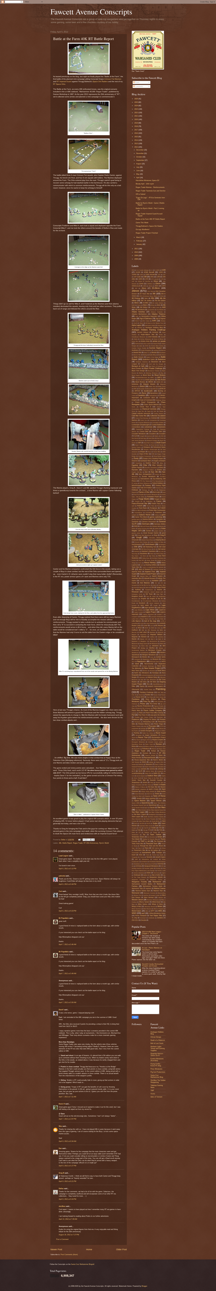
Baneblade (162, 352)
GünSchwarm (150, 544)
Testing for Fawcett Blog (150, 839)
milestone (155, 645)
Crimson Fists (157, 431)
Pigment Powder (159, 706)
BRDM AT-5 (159, 382)
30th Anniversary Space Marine (149, 296)
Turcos (142, 857)
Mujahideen (146, 659)
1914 (156, 286)
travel (134, 855)
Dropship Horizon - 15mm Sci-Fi (157, 1054)
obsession (142, 677)
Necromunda (148, 663)
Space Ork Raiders (100, 81)
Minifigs (143, 648)
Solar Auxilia (161, 791)
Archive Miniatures (145, 339)
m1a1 (158, 628)
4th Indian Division (157, 303)
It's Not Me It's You (145, 585)
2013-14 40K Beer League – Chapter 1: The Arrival (152, 933)
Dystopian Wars (145, 461)
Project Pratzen (136, 726)
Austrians (135, 350)
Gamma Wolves (147, 519)
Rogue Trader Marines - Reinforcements (150, 187)
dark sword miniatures (138, 440)
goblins (157, 528)
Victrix (148, 873)
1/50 (151, 277)
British (142, 386)
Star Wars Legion (138, 812)
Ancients (155, 332)
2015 (136, 137)
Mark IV (160, 639)
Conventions (136, 427)
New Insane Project (152, 668)
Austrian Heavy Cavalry (139, 348)
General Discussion (149, 521)
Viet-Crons (157, 873)
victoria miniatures (139, 873)
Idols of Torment (144, 569)
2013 (136, 143)
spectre (161, 805)
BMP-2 (159, 377)
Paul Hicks (150, 697)
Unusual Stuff (151, 864)
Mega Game (143, 643)
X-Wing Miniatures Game (157, 913)
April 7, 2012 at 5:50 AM (67, 1002)
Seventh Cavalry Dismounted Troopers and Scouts (152, 965)
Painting (161, 689)
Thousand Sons (151, 843)
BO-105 (140, 379)
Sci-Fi (140, 771)
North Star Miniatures (141, 673)
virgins (164, 873)
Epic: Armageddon (145, 474)
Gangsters (159, 519)
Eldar (145, 465)
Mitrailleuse (135, 652)
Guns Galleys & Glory (156, 542)
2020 (136, 119)
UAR (136, 859)
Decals (161, 445)
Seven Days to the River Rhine (153, 778)
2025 (136, 102)
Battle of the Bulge (152, 357)
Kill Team (149, 594)
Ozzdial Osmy (148, 689)
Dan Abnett (135, 438)
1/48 (144, 277)
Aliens (141, 323)
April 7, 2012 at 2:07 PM (67, 1119)
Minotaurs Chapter (155, 650)
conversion (148, 427)
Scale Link (135, 769)
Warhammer (156, 882)
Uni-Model (144, 861)
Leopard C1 (144, 616)
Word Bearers (147, 908)
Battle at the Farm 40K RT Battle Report (150, 219)
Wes (60, 1126)
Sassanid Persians (137, 766)
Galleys (157, 515)
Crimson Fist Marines (112, 79)
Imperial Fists (150, 572)
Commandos (153, 420)
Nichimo (145, 670)
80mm (152, 305)
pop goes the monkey (158, 715)
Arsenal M (156, 343)
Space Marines (140, 801)
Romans (145, 753)
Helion (152, 553)
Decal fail (154, 445)
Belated (143, 364)
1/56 (158, 277)
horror (140, 562)
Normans (152, 670)
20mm (144, 288)
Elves (161, 467)
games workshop (156, 517)
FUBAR (163, 508)
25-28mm (156, 288)
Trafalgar (159, 852)
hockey (134, 560)
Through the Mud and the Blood (151, 846)
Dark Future (160, 438)
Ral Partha (135, 730)
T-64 (144, 830)
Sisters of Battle (160, 785)
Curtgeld (142, 436)
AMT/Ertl (139, 327)
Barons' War (137, 354)
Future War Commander (157, 510)
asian (140, 346)
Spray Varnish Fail (137, 807)
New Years (135, 670)
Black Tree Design (138, 370)
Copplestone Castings (142, 429)
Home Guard (150, 560)
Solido (157, 793)
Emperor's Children (148, 469)
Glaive (133, 528)
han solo (161, 551)
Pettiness (134, 703)
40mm (136, 303)
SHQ (151, 782)
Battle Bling (152, 354)
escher (157, 474)
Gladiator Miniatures (158, 526)
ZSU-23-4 (135, 920)
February (139, 241)
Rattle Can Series (147, 733)
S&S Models (135, 762)
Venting (158, 868)
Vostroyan (137, 875)
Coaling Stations (158, 413)
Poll (133, 715)
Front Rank (143, 508)
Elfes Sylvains (157, 465)
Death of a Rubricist (157, 1040)
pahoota (62, 876)
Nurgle (134, 677)
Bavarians (154, 361)
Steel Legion (136, 816)
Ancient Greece (142, 332)
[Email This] (84, 839)
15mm (157, 283)
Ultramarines (145, 859)
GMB (150, 528)
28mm (135, 290)
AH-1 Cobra (145, 321)
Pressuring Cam (149, 721)
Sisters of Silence (140, 787)
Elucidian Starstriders (151, 467)
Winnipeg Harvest (150, 906)
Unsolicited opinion (139, 864)
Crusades (162, 433)
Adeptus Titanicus (159, 314)
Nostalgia (155, 673)
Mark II (153, 639)
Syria (156, 825)
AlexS (135, 323)
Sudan (155, 823)
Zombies (160, 918)
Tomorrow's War (139, 850)
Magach (134, 634)
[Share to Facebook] (91, 839)
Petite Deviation (159, 701)
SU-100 (142, 823)
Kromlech (142, 603)
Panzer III (156, 695)
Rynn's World (104, 843)
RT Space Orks (59, 84)
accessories (151, 309)
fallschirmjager (137, 485)
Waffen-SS (146, 875)
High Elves (152, 556)
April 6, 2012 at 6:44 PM (67, 884)
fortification (149, 501)
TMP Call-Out (155, 848)
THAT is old (145, 841)
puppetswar (135, 728)
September (140, 160)
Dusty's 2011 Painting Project (153, 458)
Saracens (149, 764)
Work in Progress (159, 908)
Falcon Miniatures (145, 483)
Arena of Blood (158, 339)
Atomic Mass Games (157, 346)
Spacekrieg (146, 803)
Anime (161, 334)
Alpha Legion (136, 325)
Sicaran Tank (160, 782)
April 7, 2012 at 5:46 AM (67, 944)
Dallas (61, 1188)
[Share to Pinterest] (93, 839)
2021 (136, 116)
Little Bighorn (136, 621)
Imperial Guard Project (148, 574)
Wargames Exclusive (138, 879)
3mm (146, 298)
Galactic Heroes (145, 515)
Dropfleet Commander (144, 456)
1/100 (164, 270)
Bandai (154, 352)
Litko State (160, 619)
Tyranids (149, 857)
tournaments (146, 852)
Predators (137, 721)
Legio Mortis (150, 610)
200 (136, 288)
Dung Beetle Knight (160, 456)
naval (137, 664)
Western (160, 897)
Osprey (142, 686)
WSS (146, 911)
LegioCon (162, 610)
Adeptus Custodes (156, 312)
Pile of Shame (146, 708)
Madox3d (160, 632)
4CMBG (145, 303)
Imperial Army (136, 571)
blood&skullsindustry (141, 377)
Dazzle (134, 442)
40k (60, 843)
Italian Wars (162, 585)
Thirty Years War (137, 843)
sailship (151, 762)
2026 (136, 99)
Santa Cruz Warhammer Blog (156, 1076)
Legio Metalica (138, 610)
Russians (162, 757)
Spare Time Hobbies (160, 803)
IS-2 (156, 583)
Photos (142, 704)
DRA (153, 454)
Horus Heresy (150, 562)
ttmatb (161, 855)
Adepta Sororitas (138, 312)
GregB (139, 537)
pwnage (143, 728)
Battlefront (162, 359)
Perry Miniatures (156, 1069)
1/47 (164, 274)
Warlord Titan (158, 890)
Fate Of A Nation (146, 487)
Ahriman (163, 321)
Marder (134, 639)
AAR (164, 307)
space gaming (150, 798)
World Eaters (136, 911)
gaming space (136, 519)
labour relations (154, 603)
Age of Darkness (146, 318)
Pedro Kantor (160, 697)
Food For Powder (139, 494)
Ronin (154, 753)
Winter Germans (136, 908)
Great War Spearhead (144, 535)
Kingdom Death (137, 596)
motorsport (137, 659)
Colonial (154, 418)
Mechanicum (153, 641)
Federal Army (159, 487)
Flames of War (143, 492)
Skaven (163, 787)
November (140, 153)
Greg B (61, 1173)
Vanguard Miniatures (151, 866)
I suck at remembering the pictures (152, 567)
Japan (147, 587)
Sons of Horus (159, 796)
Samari (134, 764)
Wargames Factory (156, 879)
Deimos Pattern (136, 447)
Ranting (136, 733)
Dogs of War (143, 454)
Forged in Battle (160, 499)
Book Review (140, 382)
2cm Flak (150, 291)
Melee (162, 643)
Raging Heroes (159, 728)
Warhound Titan (137, 888)
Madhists (152, 632)
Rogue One (162, 748)
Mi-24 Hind (144, 645)
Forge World (144, 499)
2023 (136, 109)
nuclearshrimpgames (147, 675)
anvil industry (153, 337)
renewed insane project (155, 742)
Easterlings (139, 463)
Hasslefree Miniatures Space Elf (147, 180)
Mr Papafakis (64, 918)
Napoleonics (141, 661)
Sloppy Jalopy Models (147, 791)
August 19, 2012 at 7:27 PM (69, 1235)
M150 (146, 628)
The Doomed (158, 841)
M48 (143, 630)
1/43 (159, 274)
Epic (146, 472)
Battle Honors (138, 357)
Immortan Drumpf (158, 569)
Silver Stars (147, 784)
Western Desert (137, 900)
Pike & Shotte (136, 708)
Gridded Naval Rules (147, 540)
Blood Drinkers (160, 375)
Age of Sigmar (161, 318)
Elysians (135, 470)
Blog (162, 373)
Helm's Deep (160, 553)
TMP (152, 1090)
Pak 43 (141, 695)
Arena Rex (135, 341)
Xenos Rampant (140, 915)
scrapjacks (160, 771)
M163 (152, 628)
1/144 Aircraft (149, 272)
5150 (133, 305)
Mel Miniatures (154, 643)
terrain (160, 837)
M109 (133, 628)
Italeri (154, 585)
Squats (152, 807)
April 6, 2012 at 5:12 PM (67, 869)
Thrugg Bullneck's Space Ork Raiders (149, 226)
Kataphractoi (149, 589)
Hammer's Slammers (149, 551)
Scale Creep (148, 766)
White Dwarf (156, 902)
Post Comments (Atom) (69, 1254)
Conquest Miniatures (144, 422)
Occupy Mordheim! (143, 229)
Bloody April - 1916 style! (145, 184)
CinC (155, 411)
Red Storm (137, 739)
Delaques (147, 447)
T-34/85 (153, 828)
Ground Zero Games (141, 542)
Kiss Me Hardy (151, 596)
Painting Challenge (146, 692)
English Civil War (137, 472)
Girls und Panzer (145, 526)
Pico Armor (154, 703)
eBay (161, 463)
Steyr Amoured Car (137, 819)
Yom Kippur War (156, 915)
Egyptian (135, 465)
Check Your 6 (145, 407)
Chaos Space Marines (151, 404)
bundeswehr (148, 391)
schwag (160, 769)
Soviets (139, 798)
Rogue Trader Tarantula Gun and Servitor (150, 191)
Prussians (152, 726)
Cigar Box (141, 411)
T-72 (149, 830)
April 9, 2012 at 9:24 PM (67, 1199)
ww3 (143, 913)
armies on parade (159, 341)
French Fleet (150, 506)
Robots (154, 748)
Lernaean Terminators (157, 616)
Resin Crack (149, 744)
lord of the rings (150, 621)
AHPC (154, 321)
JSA (152, 587)
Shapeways (136, 782)
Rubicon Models (150, 755)
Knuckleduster (136, 601)
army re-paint (147, 343)
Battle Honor (162, 354)
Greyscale (135, 540)
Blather (141, 373)
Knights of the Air (156, 598)
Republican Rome (137, 744)
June (138, 171)
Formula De (138, 501)
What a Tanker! (144, 902)
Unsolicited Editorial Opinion (157, 861)
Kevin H (62, 1104)
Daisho (157, 436)
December (140, 150)
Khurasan (135, 592)
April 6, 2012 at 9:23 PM (67, 911)
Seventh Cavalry (156, 780)
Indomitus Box (137, 578)
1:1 (152, 270)
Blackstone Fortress (153, 370)
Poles (141, 712)
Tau (144, 834)
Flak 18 (153, 490)
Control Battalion (157, 424)
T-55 (160, 828)
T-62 (138, 830)
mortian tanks (161, 657)
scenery (152, 769)
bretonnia (135, 384)
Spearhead (152, 805)
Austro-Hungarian (146, 350)
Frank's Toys (156, 503)
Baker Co (146, 352)
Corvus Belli (144, 431)
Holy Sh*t (141, 560)
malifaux (152, 637)
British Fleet (152, 386)
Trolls (147, 855)
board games (149, 379)
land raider (145, 605)
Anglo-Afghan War (147, 334)
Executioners (145, 478)
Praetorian (160, 717)
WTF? (153, 911)
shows (145, 782)
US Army (139, 866)
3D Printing (136, 298)
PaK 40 (134, 695)
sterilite (146, 816)
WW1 (160, 911)
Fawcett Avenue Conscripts (91, 11)
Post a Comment (62, 1239)
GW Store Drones (146, 549)
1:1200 (157, 270)
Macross (134, 632)
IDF (133, 569)
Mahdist (143, 637)
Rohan (153, 751)
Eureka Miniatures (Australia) (157, 1059)
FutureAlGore (138, 512)
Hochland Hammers (157, 558)
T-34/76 (146, 828)
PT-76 (162, 726)
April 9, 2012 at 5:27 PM (67, 1166)
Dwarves (135, 461)
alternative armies (150, 325)
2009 (136, 255)
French (139, 506)
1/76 (162, 279)
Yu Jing (134, 918)
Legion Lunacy (138, 612)
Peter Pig (146, 701)
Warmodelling (162, 893)
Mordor (144, 657)
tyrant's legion (161, 857)
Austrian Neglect (155, 348)
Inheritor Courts (144, 580)
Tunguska (135, 857)
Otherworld (135, 689)
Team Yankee (155, 834)
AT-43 (146, 346)
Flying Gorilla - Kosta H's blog (155, 1065)
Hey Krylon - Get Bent (139, 556)
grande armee (136, 533)
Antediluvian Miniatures (138, 337)
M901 (161, 630)
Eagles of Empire (160, 461)
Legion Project (151, 612)
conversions (161, 427)
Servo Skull (137, 778)
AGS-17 (137, 321)
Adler (136, 316)
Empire (159, 469)
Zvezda (143, 920)
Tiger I (134, 848)
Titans (147, 848)
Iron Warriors (145, 583)
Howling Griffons (151, 565)
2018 (136, 126)
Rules (161, 755)
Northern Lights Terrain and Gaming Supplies (157, 1048)
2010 (136, 252)
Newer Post (56, 1249)
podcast (134, 712)
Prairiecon (135, 719)
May (138, 174)
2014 (136, 140)
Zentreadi (143, 918)
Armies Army (145, 341)
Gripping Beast (160, 540)
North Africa (162, 670)
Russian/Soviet (149, 758)
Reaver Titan (143, 737)
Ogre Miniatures (151, 679)
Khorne (159, 589)
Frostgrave (153, 508)
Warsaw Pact (137, 895)
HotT (141, 565)
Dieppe (142, 451)
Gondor (148, 530)
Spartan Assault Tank (140, 805)
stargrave (161, 814)
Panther (147, 695)
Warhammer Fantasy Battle (152, 886)
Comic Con (143, 420)
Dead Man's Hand (149, 442)
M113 (140, 628)
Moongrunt (135, 657)
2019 (136, 123)
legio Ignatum (149, 607)
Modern (153, 652)
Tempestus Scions (138, 837)
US (133, 866)
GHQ (135, 526)
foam (164, 492)
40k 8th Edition (160, 300)
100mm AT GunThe (144, 281)
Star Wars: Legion (140, 814)
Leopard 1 (160, 614)
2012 (136, 147)
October (139, 157)
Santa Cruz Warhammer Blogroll (82, 1264)
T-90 (160, 830)
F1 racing (134, 483)
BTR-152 (155, 388)
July (138, 167)
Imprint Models (157, 576)
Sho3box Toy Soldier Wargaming (158, 1081)
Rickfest (140, 746)
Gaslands (135, 521)
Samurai (140, 764)
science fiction (150, 771)
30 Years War (144, 293)
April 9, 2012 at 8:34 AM (67, 1141)
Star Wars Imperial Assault (156, 810)
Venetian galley (148, 868)
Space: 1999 (135, 803)
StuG (164, 821)
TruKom (154, 855)
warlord (148, 888)
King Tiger (159, 594)
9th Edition (144, 307)
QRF (149, 728)
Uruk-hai (160, 864)
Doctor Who (157, 451)
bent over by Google (156, 364)
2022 (136, 113)
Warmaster (136, 893)
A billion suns (155, 307)
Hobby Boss (145, 558)
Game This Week (142, 223)
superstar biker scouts (146, 825)
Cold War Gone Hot (139, 416)
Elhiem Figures (137, 467)
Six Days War (152, 787)
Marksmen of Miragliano (139, 641)
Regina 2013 (146, 739)
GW (135, 547)
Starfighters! (152, 814)
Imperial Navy (144, 576)
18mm (150, 286)
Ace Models (160, 309)
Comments (139, 86)
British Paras (162, 386)
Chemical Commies (149, 409)
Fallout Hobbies (157, 483)
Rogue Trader (78, 843)
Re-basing (139, 735)
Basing (145, 354)
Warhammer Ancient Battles (142, 884)
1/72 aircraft (154, 279)
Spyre (146, 807)
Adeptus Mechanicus (139, 314)
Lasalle (155, 605)
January (139, 244)
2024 (136, 106)
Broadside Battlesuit (144, 388)
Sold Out (149, 793)
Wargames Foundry (139, 882)
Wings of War (136, 906)
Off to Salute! (141, 194)
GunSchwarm (136, 544)
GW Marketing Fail (149, 547)
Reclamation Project (159, 737)
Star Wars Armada (141, 810)
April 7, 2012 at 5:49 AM (67, 973)
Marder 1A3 (144, 639)
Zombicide (151, 918)
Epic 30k (154, 472)
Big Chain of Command (156, 366)
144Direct (150, 283)
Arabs (135, 339)
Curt (60, 891)
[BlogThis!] (86, 839)
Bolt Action (162, 380)
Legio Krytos (161, 607)
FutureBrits (149, 512)
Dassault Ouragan (152, 440)
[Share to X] (88, 839)
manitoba (160, 637)
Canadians (141, 395)
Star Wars (161, 807)
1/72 (146, 279)
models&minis (144, 652)
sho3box (62, 1206)
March (138, 237)
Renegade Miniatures (138, 742)
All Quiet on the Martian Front (155, 323)
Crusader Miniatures (139, 433)
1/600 (140, 279)
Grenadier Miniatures (155, 537)
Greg (155, 535)
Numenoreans (160, 675)
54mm (139, 305)
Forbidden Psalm (153, 496)
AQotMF (163, 337)
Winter (160, 906)
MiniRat (151, 648)
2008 (136, 259)
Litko (153, 619)
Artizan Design (155, 1037)
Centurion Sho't (149, 397)
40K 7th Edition (146, 300)
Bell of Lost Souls (156, 1043)
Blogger (144, 1286)
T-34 (140, 828)
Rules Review (136, 757)
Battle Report (67, 843)
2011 (136, 249)
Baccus (163, 350)
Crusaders (152, 433)
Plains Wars (136, 710)
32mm (162, 296)
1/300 (141, 274)
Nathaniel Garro (154, 661)
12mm (141, 283)
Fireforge (144, 490)
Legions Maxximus (148, 614)
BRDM (150, 382)
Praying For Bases (149, 719)
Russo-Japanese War (142, 760)
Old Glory (143, 682)
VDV (162, 866)
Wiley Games (142, 904)
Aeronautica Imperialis (149, 316)
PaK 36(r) (160, 692)
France (158, 501)
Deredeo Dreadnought (150, 449)
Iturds (135, 587)
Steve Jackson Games (157, 816)
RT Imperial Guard (64, 81)
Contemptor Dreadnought (140, 424)
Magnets (135, 637)
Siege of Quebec (137, 784)
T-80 (155, 830)
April (138, 177)
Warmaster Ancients (149, 893)
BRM (135, 388)
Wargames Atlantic (156, 877)
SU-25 (148, 823)
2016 (136, 133)
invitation (155, 581)
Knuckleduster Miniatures (150, 601)
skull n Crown (154, 789)
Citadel (161, 411)
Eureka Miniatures (149, 476)
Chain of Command (146, 400)
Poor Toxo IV (142, 715)
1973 (164, 286)
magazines (143, 634)
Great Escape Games (150, 533)
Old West (153, 682)
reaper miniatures (151, 735)
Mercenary (135, 645)
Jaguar (141, 587)
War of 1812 (156, 875)
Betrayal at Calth (138, 366)
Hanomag (134, 553)
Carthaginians (153, 395)
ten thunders (151, 837)
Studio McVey (156, 821)
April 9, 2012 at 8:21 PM (67, 1181)
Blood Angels (136, 375)
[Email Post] (79, 840)
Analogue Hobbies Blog (154, 327)
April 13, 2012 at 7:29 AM (68, 1219)
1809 (144, 286)
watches (146, 895)
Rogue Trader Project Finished (147, 233)
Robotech (145, 748)
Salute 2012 (159, 762)
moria (151, 657)
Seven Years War (139, 780)
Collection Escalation (158, 416)
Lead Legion (63, 856)
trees (140, 855)
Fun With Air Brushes (141, 510)
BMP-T (134, 379)
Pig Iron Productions (144, 706)
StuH (135, 823)
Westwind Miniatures (153, 899)
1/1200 (138, 272)
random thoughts (146, 730)
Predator (163, 719)
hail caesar (162, 549)
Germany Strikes (160, 524)
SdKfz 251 (156, 773)
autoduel (156, 350)
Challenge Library (160, 400)
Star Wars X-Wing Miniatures (157, 812)
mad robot (143, 632)
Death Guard (161, 443)
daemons (149, 436)
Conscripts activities (158, 422)
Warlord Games (160, 888)
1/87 (133, 281)
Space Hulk (162, 798)
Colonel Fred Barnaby (141, 418)
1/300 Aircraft (150, 274)
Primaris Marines (144, 724)
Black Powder (136, 368)
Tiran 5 (140, 848)
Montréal (161, 654)
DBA (139, 442)
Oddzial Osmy (152, 677)
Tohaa (164, 848)
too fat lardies (153, 850)
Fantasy (148, 485)
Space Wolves (156, 801)
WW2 (134, 913)
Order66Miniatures (158, 684)
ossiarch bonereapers (155, 686)
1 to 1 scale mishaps (142, 270)
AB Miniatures (140, 309)
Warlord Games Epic (142, 890)
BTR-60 (163, 388)
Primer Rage (158, 724)
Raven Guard (161, 733)
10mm (156, 281)
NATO (164, 661)
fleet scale (156, 492)
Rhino (134, 746)
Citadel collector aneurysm (141, 413)
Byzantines (154, 393)
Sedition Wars (152, 776)
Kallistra (138, 589)
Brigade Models (149, 384)
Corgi (154, 429)
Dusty (136, 458)
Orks (133, 686)
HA (155, 549)
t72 (139, 832)
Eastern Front (151, 463)
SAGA (144, 762)
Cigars (149, 411)
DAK (162, 436)
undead (155, 859)
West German (149, 897)
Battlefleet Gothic (149, 359)
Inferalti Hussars (149, 578)
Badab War (137, 352)
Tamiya (155, 832)
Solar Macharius (139, 793)
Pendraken (136, 699)
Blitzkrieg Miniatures (152, 373)
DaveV (61, 1010)
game (164, 515)
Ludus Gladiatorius (151, 623)
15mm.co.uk (136, 286)
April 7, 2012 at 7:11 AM (67, 1097)
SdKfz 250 (148, 773)
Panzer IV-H (140, 697)
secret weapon (141, 775)
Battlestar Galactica (142, 361)
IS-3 (162, 583)
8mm (158, 305)
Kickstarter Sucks (137, 594)
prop (145, 726)
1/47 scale (137, 277)
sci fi (133, 771)
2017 (136, 130)
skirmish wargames (140, 789)
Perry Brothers (151, 699)
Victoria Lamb (161, 870)
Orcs (148, 684)
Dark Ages (143, 438)
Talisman (146, 832)
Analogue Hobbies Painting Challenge (149, 330)
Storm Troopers (151, 819)
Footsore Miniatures (152, 494)
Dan (60, 1148)
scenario (143, 769)
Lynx (151, 625)
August (139, 164)
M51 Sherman (152, 630)
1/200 (161, 272)
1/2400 (134, 274)
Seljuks (163, 775)
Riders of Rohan (150, 746)
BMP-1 (152, 377)
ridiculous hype (161, 746)
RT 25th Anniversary (91, 843)
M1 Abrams (159, 625)
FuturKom (158, 512)
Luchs (142, 623)
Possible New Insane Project (144, 717)
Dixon (149, 451)
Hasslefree (143, 553)
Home (89, 1249)
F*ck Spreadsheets (157, 481)
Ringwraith (137, 748)
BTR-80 (137, 391)
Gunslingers (162, 544)
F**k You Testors (145, 481)
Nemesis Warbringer (148, 666)
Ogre (142, 679)
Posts (137, 82)
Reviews (159, 744)
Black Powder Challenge (153, 368)
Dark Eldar (152, 438)
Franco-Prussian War (139, 503)
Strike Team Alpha (144, 821)
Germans (146, 524)
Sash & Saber (159, 764)
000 (133, 270)
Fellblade (135, 490)
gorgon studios (158, 530)
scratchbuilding (137, 773)
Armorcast (138, 343)
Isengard (134, 585)
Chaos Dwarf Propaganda (145, 402)
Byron (144, 393)
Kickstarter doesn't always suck (153, 592)
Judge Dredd (161, 587)
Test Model (136, 839)
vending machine (137, 868)
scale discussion (159, 766)
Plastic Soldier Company (153, 710)
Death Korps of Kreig (141, 445)
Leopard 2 (135, 616)
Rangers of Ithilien (160, 730)
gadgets (134, 515)
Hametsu (136, 551)
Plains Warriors (158, 708)
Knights (143, 598)
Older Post (121, 1249)
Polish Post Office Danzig (154, 712)
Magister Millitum (156, 634)
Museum (155, 659)
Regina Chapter (157, 739)
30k (154, 294)
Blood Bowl (147, 375)
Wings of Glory (157, 904)
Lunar (145, 625)
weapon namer (155, 895)
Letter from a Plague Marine (140, 619)
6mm (145, 305)
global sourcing (142, 528)
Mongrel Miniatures (149, 654)
